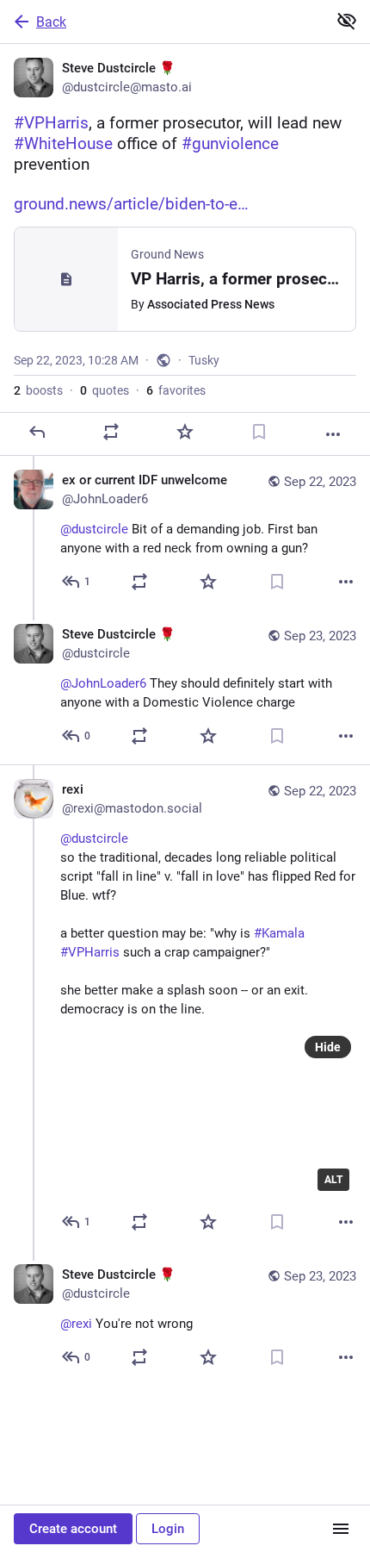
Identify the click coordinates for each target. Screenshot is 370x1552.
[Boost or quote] (111, 431)
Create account (73, 1528)
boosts (38, 390)
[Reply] (37, 431)
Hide (328, 1047)
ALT (333, 1180)
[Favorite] (185, 431)
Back (51, 22)
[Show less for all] (347, 20)
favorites (176, 390)
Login (167, 1528)
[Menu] (340, 1528)
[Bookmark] (259, 431)
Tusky (203, 360)
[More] (333, 434)
